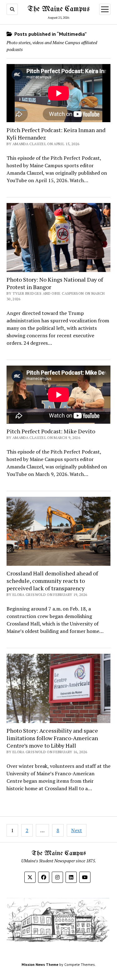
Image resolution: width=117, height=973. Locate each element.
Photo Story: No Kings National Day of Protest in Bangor (55, 283)
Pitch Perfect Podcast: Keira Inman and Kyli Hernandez (56, 133)
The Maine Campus (58, 9)
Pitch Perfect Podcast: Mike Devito (51, 431)
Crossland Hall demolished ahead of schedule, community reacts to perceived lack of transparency (52, 581)
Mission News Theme (40, 964)
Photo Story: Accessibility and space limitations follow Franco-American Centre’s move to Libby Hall (52, 738)
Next (76, 830)
